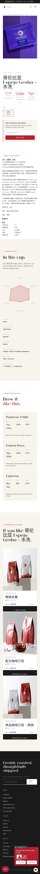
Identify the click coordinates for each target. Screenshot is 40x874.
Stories (5, 824)
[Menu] (35, 7)
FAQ (4, 834)
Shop (9, 14)
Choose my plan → (20, 674)
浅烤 (4, 107)
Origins (5, 827)
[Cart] (30, 7)
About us (6, 820)
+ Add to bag (20, 610)
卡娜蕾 (24, 856)
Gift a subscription (9, 808)
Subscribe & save (8, 804)
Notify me (20, 137)
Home (4, 14)
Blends (5, 801)
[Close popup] (37, 849)
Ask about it (32, 862)
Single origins (7, 798)
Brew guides (7, 830)
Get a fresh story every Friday (16, 776)
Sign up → (31, 781)
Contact (5, 843)
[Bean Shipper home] (8, 7)
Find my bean (7, 811)
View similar (20, 862)
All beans (6, 794)
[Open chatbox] (35, 870)
